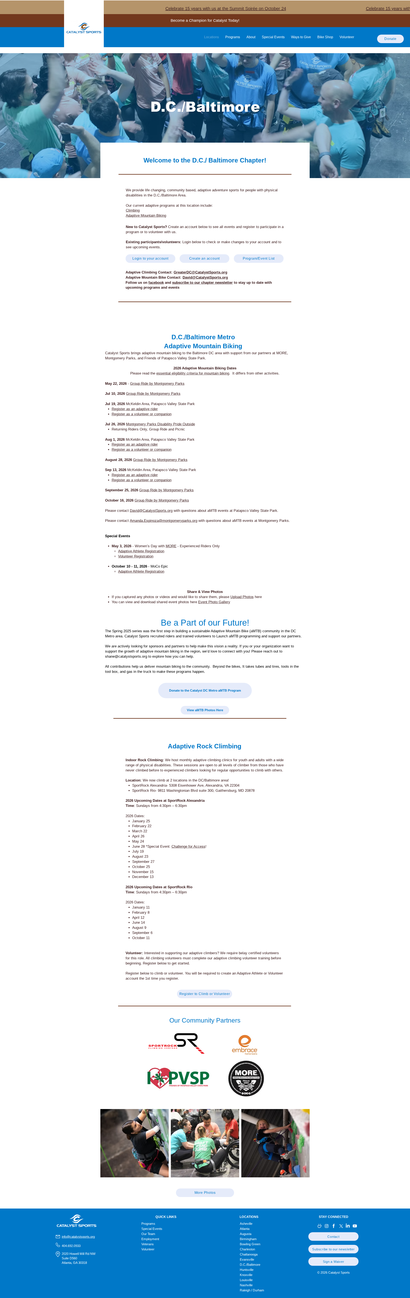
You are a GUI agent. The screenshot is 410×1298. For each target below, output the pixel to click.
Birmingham (248, 1239)
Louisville (246, 1280)
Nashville (246, 1285)
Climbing (133, 210)
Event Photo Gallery (214, 602)
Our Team (148, 1234)
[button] (333, 1236)
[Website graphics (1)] (333, 1225)
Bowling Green (250, 1244)
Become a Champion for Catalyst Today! (205, 20)
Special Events (151, 1229)
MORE (171, 546)
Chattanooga (249, 1254)
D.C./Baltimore (250, 1264)
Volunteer (147, 1249)
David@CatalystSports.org (151, 511)
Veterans (147, 1244)
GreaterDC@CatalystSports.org (200, 272)
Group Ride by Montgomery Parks (157, 384)
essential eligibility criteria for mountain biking (192, 373)
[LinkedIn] (347, 1225)
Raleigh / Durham (252, 1290)
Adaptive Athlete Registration (141, 551)
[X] (340, 1225)
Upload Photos (242, 597)
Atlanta (244, 1229)
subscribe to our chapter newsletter (202, 283)
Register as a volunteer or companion (141, 450)
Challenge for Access (188, 846)
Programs (148, 1223)
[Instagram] (326, 1225)
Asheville (246, 1223)
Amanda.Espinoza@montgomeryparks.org (163, 521)
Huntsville (246, 1270)
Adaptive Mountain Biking (146, 216)
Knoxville (246, 1275)
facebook (156, 283)
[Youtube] (354, 1225)
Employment (150, 1239)
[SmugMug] (319, 1225)
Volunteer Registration (135, 556)
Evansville (247, 1259)
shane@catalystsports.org (126, 656)
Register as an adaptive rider (135, 409)
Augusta (245, 1234)
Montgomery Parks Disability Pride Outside (160, 424)
